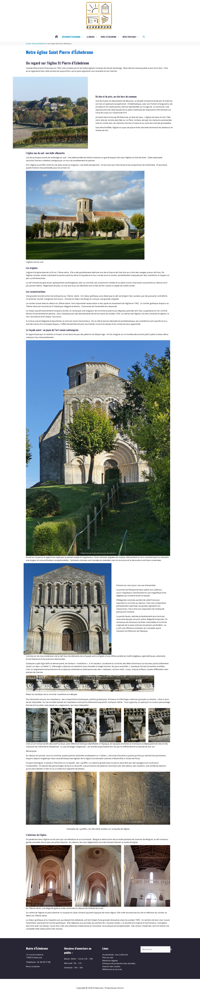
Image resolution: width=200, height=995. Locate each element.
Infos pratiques (129, 36)
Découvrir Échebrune (71, 36)
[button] (143, 36)
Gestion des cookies (111, 966)
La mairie (91, 36)
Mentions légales (110, 960)
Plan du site (107, 957)
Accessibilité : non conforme (115, 954)
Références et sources (112, 969)
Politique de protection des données (118, 963)
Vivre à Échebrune (108, 36)
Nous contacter (33, 966)
